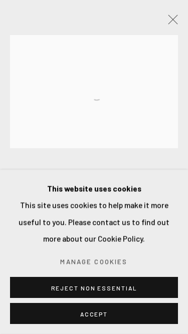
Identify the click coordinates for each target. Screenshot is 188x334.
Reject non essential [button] (94, 287)
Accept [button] (94, 313)
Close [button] (170, 22)
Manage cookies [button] (93, 261)
